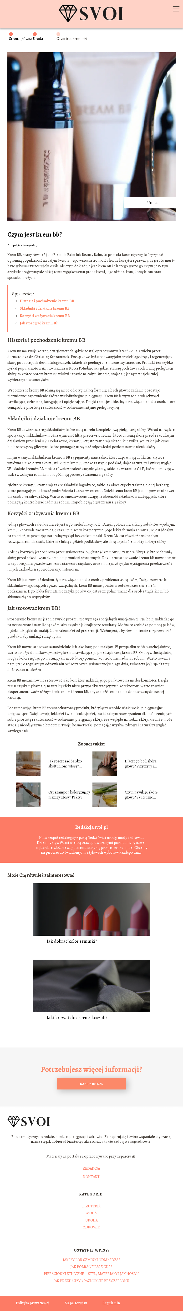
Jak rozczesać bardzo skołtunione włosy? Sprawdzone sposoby (65, 764)
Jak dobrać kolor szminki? (72, 941)
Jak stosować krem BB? (39, 323)
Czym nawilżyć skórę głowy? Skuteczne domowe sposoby (141, 795)
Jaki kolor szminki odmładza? (91, 1260)
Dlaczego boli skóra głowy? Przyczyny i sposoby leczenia (141, 764)
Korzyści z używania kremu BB (45, 315)
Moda (91, 1213)
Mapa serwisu (76, 1303)
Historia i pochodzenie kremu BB (47, 301)
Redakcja (91, 1168)
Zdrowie (91, 1227)
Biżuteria (91, 1206)
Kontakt (91, 1177)
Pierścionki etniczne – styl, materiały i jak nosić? (91, 1273)
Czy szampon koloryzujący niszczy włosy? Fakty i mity (69, 795)
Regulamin (111, 1303)
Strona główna (20, 38)
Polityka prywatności (32, 1303)
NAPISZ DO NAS (91, 1084)
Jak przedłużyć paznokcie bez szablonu (91, 1281)
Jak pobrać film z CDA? (91, 1266)
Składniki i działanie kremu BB (45, 308)
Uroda (38, 38)
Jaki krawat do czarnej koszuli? (77, 1018)
